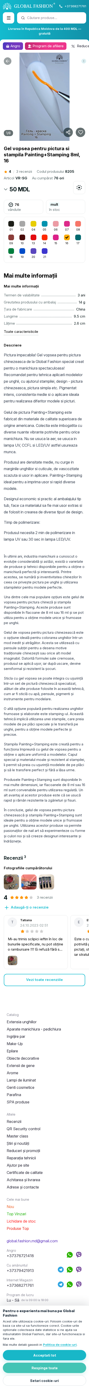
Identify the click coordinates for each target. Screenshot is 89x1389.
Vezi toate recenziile (44, 979)
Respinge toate (45, 1368)
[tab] (15, 858)
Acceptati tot (44, 1355)
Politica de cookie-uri (60, 1344)
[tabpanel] (44, 926)
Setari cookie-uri (44, 1381)
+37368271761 (75, 6)
